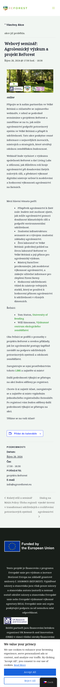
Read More (20, 665)
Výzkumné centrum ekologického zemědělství (31, 326)
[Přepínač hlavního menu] (53, 8)
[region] (30, 663)
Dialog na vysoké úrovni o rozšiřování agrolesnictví (46, 504)
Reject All (30, 680)
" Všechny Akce (14, 25)
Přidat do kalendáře (25, 433)
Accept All (30, 672)
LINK (18, 370)
